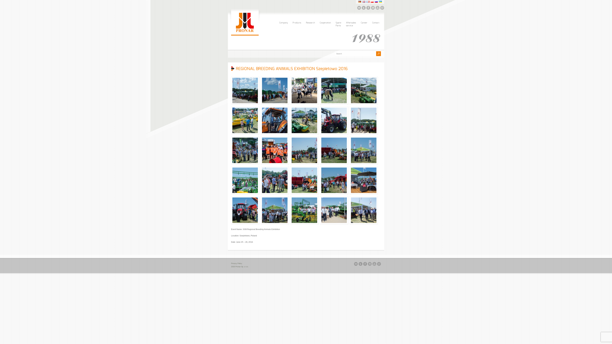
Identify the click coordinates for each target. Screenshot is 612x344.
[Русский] (376, 2)
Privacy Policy (236, 263)
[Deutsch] (359, 2)
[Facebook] (368, 8)
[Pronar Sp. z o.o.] (245, 31)
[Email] (359, 8)
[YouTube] (377, 8)
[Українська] (380, 2)
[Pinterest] (382, 8)
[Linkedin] (373, 8)
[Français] (368, 2)
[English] (363, 2)
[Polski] (372, 2)
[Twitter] (364, 8)
